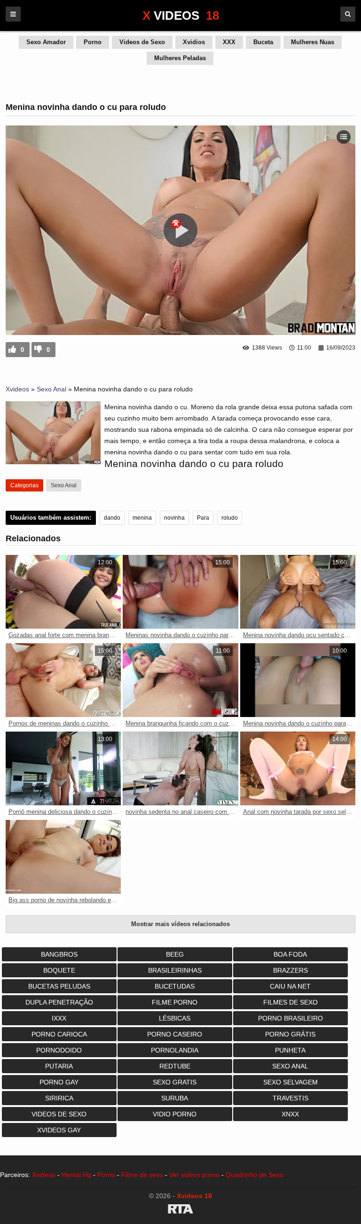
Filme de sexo (142, 1174)
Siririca (59, 1098)
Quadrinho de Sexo (254, 1174)
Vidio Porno (174, 1114)
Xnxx (290, 1114)
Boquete (59, 970)
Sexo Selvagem (290, 1082)
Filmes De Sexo (290, 1002)
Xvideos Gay (59, 1130)
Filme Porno (174, 1002)
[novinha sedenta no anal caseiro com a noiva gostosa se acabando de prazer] (180, 768)
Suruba (174, 1098)
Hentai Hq (76, 1174)
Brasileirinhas (175, 970)
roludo (229, 518)
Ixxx (59, 1018)
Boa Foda (290, 954)
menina (142, 518)
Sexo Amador (46, 42)
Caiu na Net (290, 986)
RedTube (174, 1066)
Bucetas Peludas (59, 986)
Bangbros (59, 954)
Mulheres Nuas (312, 42)
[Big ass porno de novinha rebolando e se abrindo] (63, 857)
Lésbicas (174, 1018)
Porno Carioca (59, 1034)
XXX (229, 42)
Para (203, 518)
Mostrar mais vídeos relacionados (180, 924)
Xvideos (17, 389)
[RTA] (180, 1210)
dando (112, 518)
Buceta (263, 42)
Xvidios (194, 42)
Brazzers (290, 970)
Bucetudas (175, 986)
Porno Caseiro (174, 1034)
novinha (174, 518)
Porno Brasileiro (290, 1018)
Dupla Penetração (59, 1002)
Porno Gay (58, 1082)
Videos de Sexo (142, 42)
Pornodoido (59, 1050)
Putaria (59, 1066)
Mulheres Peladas (180, 58)
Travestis (290, 1098)
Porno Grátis (290, 1034)
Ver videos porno (194, 1174)
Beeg (175, 954)
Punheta (290, 1050)
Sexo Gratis (174, 1082)
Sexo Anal (51, 389)
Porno (93, 42)
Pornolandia (174, 1050)
